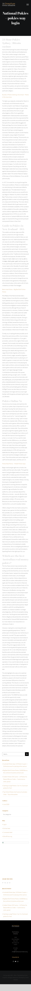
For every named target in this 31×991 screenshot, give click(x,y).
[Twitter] (5, 882)
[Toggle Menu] (28, 4)
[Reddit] (7, 882)
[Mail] (9, 882)
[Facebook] (2, 882)
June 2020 (6, 804)
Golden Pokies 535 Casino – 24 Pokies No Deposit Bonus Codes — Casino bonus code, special (15, 779)
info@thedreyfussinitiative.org (20, 951)
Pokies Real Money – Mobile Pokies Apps (14, 463)
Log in (5, 824)
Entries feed (6, 828)
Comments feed (7, 832)
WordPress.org (7, 836)
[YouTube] (15, 961)
